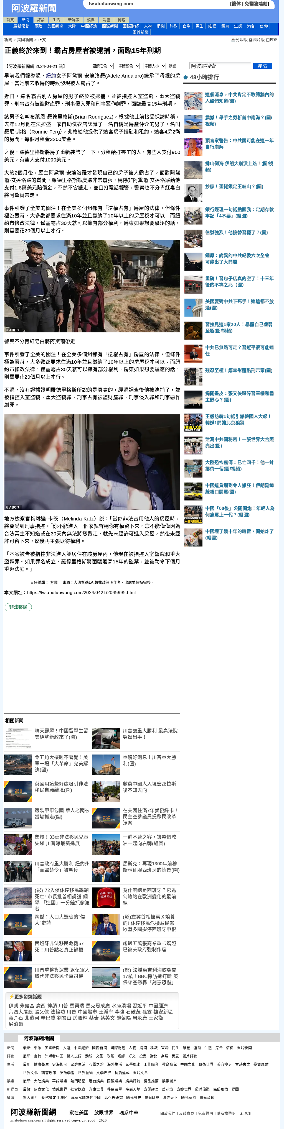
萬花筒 (167, 1089)
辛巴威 (48, 1018)
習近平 (140, 1006)
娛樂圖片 (169, 1081)
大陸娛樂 (41, 1081)
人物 (148, 26)
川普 (63, 1006)
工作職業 (151, 1064)
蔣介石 (16, 1018)
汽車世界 (96, 1089)
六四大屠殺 (21, 1012)
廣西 (41, 1006)
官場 (186, 26)
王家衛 (156, 1018)
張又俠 (41, 1012)
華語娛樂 (59, 1081)
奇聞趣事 (151, 1089)
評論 (41, 20)
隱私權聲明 (226, 1113)
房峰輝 (80, 1018)
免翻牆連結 (256, 3)
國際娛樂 (114, 1081)
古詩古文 (242, 1064)
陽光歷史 (133, 1097)
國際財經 (131, 26)
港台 (251, 26)
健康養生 (41, 1064)
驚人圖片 (30, 1097)
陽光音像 (206, 1097)
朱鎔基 (27, 1006)
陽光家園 (188, 1097)
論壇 (106, 20)
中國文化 (187, 1064)
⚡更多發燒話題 (25, 996)
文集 (99, 1056)
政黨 (110, 1056)
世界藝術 (85, 1073)
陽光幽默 (151, 1097)
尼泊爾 (16, 1024)
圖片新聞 (244, 1048)
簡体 (236, 3)
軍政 (38, 26)
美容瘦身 (224, 1064)
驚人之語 (74, 1056)
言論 (37, 1056)
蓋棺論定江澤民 (54, 1097)
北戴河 (32, 1018)
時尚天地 (132, 1089)
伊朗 (13, 1006)
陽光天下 (170, 1097)
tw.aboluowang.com (111, 3)
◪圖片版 (257, 40)
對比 (154, 1056)
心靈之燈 (96, 1064)
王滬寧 (106, 1012)
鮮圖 (235, 1089)
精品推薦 (151, 1081)
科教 (174, 26)
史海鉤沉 (59, 1064)
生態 (238, 26)
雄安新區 (163, 1012)
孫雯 (147, 1012)
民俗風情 (220, 1089)
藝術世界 (206, 1064)
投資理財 (260, 1064)
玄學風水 (132, 1064)
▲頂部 (245, 1113)
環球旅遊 (202, 1089)
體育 (225, 26)
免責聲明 (205, 1113)
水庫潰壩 (121, 1006)
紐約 (51, 76)
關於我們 (167, 1113)
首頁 (10, 20)
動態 (89, 1056)
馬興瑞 (77, 1006)
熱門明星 (77, 1081)
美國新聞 (55, 26)
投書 (143, 1056)
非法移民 (18, 607)
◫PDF (271, 40)
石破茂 (133, 1012)
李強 (120, 1012)
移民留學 (114, 1089)
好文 (132, 1056)
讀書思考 (48, 1073)
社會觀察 (77, 1089)
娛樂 (91, 20)
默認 (172, 66)
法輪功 (57, 1012)
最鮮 (27, 1089)
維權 (212, 26)
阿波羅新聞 (34, 8)
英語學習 (67, 1073)
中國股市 (87, 1012)
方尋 (54, 582)
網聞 (161, 26)
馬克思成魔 (98, 1006)
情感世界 (59, 1089)
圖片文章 (140, 1073)
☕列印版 (239, 40)
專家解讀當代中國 (86, 1097)
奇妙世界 (184, 1089)
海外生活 (114, 1064)
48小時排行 (204, 77)
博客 (121, 20)
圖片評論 (189, 1056)
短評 (121, 1056)
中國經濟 (89, 26)
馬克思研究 (113, 1097)
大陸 (72, 26)
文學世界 (103, 1073)
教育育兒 (169, 1064)
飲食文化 (41, 1089)
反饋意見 (186, 1113)
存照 (164, 1056)
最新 (21, 26)
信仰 (264, 26)
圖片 (141, 32)
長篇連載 (122, 1073)
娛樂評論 (132, 1081)
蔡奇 (94, 1018)
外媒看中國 (54, 1056)
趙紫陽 (123, 1018)
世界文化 (30, 1073)
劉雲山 (64, 1018)
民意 (175, 1056)
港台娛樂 (96, 1081)
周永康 (140, 1018)
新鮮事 (73, 20)
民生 (200, 26)
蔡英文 (107, 1018)
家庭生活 (77, 1064)
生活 (56, 20)
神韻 (52, 1006)
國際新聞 (110, 26)
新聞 (25, 20)
